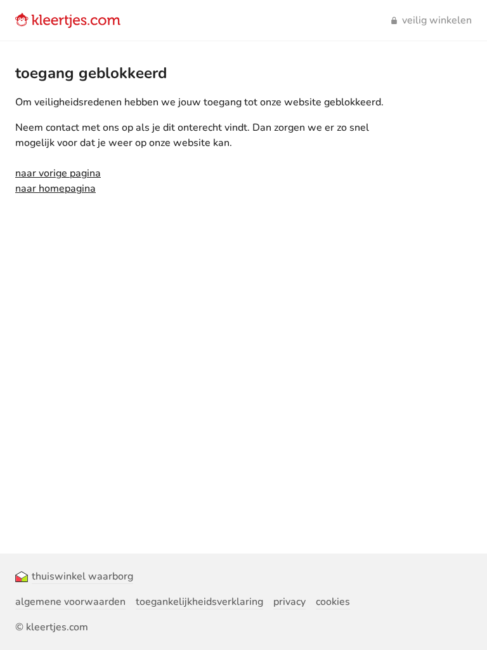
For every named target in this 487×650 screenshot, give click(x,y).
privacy (289, 602)
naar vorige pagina (58, 173)
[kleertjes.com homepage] (67, 20)
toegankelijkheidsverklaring (199, 602)
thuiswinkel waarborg (82, 576)
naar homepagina (55, 189)
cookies (333, 602)
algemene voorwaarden (70, 602)
